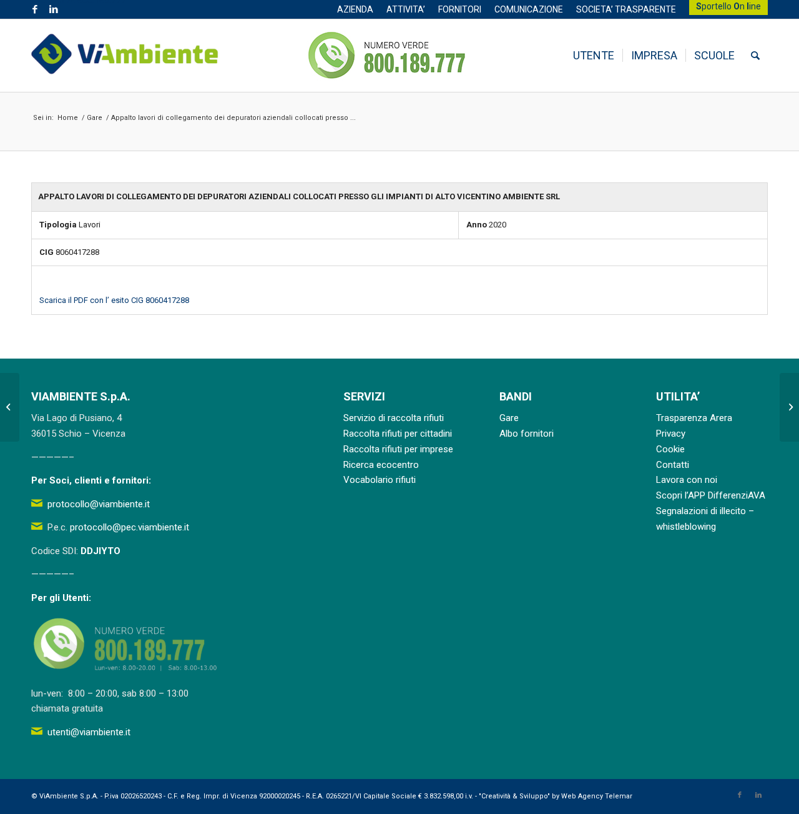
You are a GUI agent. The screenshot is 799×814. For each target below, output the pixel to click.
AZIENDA (355, 9)
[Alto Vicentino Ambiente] (124, 55)
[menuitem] (355, 9)
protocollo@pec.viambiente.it (129, 527)
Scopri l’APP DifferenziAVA (710, 495)
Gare (509, 418)
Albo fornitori (526, 433)
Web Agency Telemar (596, 796)
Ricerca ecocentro (381, 464)
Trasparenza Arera (694, 418)
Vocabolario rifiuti (379, 479)
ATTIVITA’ (405, 9)
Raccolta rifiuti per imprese (398, 449)
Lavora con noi (686, 479)
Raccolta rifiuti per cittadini (397, 433)
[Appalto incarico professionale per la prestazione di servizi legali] (9, 407)
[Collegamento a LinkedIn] (53, 9)
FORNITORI (459, 9)
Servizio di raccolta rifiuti (393, 418)
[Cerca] (755, 55)
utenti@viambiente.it (88, 732)
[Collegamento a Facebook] (35, 9)
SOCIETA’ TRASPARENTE (626, 9)
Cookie (670, 449)
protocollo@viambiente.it (98, 504)
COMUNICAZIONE (528, 9)
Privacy (670, 433)
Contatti (672, 464)
